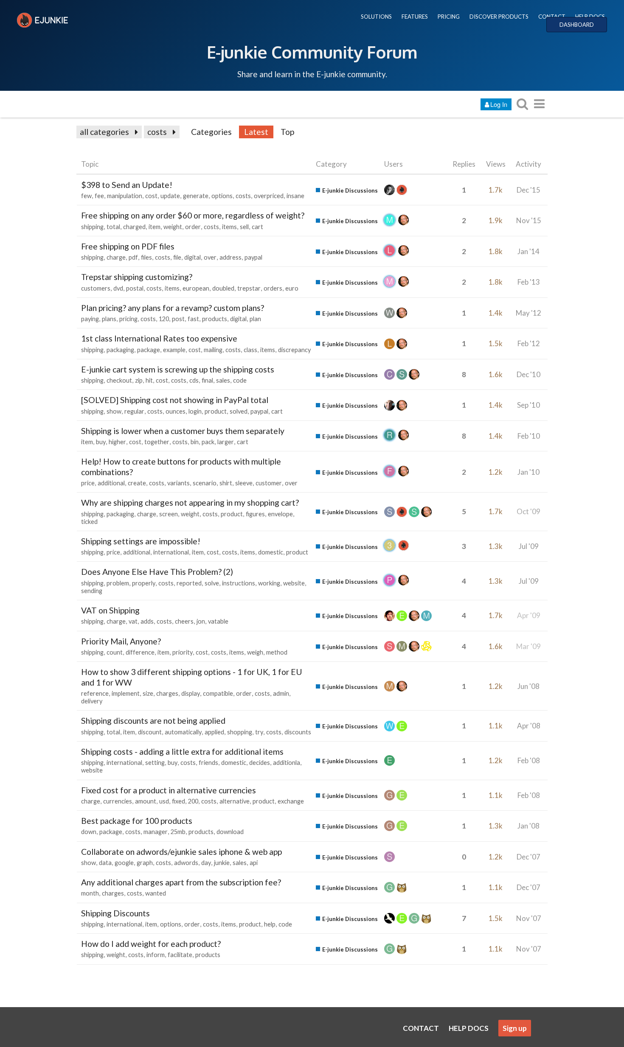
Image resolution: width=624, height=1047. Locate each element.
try (259, 732)
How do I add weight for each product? (151, 944)
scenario (204, 483)
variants (178, 483)
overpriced (269, 195)
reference (95, 693)
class (250, 349)
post (178, 318)
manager (155, 831)
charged (134, 226)
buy (101, 441)
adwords (186, 862)
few (86, 195)
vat (133, 621)
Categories (211, 132)
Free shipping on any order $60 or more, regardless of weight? (192, 215)
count (115, 652)
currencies (117, 801)
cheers (184, 621)
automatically (183, 732)
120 (164, 318)
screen (168, 514)
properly (143, 583)
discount (150, 732)
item (154, 226)
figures (255, 514)
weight (172, 226)
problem (118, 583)
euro (291, 288)
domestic (270, 552)
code (240, 380)
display (190, 693)
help (269, 924)
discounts (297, 732)
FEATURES (415, 16)
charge (116, 257)
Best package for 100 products (136, 821)
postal (134, 288)
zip (139, 380)
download (230, 831)
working (269, 583)
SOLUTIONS (376, 16)
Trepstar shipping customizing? (136, 277)
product (216, 411)
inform (155, 954)
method (276, 652)
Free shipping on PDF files (127, 246)
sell (244, 226)
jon (201, 621)
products (214, 318)
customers (95, 288)
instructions (238, 583)
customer (269, 483)
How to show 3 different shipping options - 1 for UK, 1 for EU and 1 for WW (191, 677)
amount (145, 801)
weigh (255, 652)
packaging (120, 349)
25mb (178, 831)
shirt (225, 483)
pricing (128, 318)
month (90, 893)
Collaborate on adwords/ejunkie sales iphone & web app (181, 852)
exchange (291, 801)
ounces (176, 411)
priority (182, 652)
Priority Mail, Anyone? (121, 641)
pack (208, 441)
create (137, 483)
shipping (92, 226)
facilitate (180, 954)
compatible (218, 693)
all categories (104, 132)
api (254, 862)
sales (223, 380)
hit (149, 380)
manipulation (124, 195)
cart (257, 226)
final (207, 380)
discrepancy (294, 349)
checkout (119, 380)
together (156, 441)
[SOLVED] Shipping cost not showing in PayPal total (174, 400)
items (229, 226)
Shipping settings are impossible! (140, 541)
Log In (498, 104)
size (148, 693)
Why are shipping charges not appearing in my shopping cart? (190, 502)
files (146, 257)
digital (192, 257)
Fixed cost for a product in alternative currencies (168, 790)
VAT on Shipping (110, 610)
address (230, 257)
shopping (239, 732)
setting (155, 762)
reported (189, 583)
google (124, 862)
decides (259, 762)
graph (145, 862)
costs (157, 132)
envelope (280, 514)
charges (167, 693)
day (206, 862)
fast (193, 318)
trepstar (249, 288)
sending (91, 590)
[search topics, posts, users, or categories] (522, 103)
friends (208, 762)
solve (212, 583)
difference (140, 652)
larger (225, 441)
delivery (91, 701)
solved (238, 411)
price (88, 483)
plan (255, 318)
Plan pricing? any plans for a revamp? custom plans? (172, 308)
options (222, 195)
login (195, 411)
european (196, 288)
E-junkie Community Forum (312, 51)
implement (126, 693)
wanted (155, 893)
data (105, 862)
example (174, 349)
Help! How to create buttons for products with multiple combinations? (181, 466)
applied (214, 732)
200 (193, 801)
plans (109, 318)
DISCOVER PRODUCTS (498, 16)
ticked (89, 521)
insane (295, 195)
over (210, 257)
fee (99, 195)
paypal (253, 257)
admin (281, 693)
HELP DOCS (590, 16)
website (294, 583)
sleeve (244, 483)
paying (90, 318)
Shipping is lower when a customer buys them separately (182, 431)
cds (194, 380)
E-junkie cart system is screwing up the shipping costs (177, 369)
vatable (218, 621)
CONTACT (551, 16)
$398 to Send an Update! (126, 185)
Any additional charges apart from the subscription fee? (181, 882)
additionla (286, 762)
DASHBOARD (576, 24)
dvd (118, 288)
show (114, 411)
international (171, 552)
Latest (256, 132)
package (148, 349)
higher (117, 441)
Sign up (515, 1028)
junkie (222, 862)
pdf (133, 257)
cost (151, 195)
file (177, 257)
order (193, 226)
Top (287, 132)
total (113, 226)
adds (147, 621)
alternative (234, 801)
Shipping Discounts (115, 913)
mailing (213, 349)
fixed (178, 801)
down (88, 831)
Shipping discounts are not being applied (153, 720)
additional (111, 483)
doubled (223, 288)
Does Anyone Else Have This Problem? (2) (157, 572)
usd (164, 801)
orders (273, 288)
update (170, 195)
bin (195, 441)
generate (195, 195)
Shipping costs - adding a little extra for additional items (182, 751)
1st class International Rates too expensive (159, 338)
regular (134, 411)
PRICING (449, 16)
